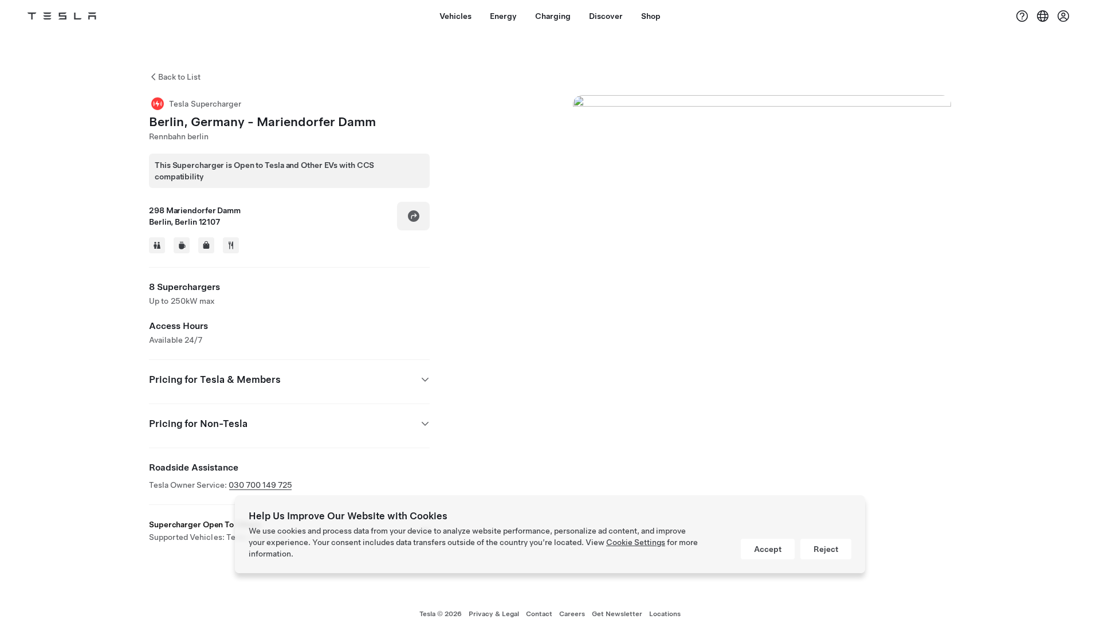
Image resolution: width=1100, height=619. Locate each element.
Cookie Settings (635, 542)
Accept (767, 549)
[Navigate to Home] (61, 16)
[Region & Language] (1043, 16)
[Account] (1063, 16)
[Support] (1022, 16)
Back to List (179, 76)
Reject (826, 549)
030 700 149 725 (260, 484)
